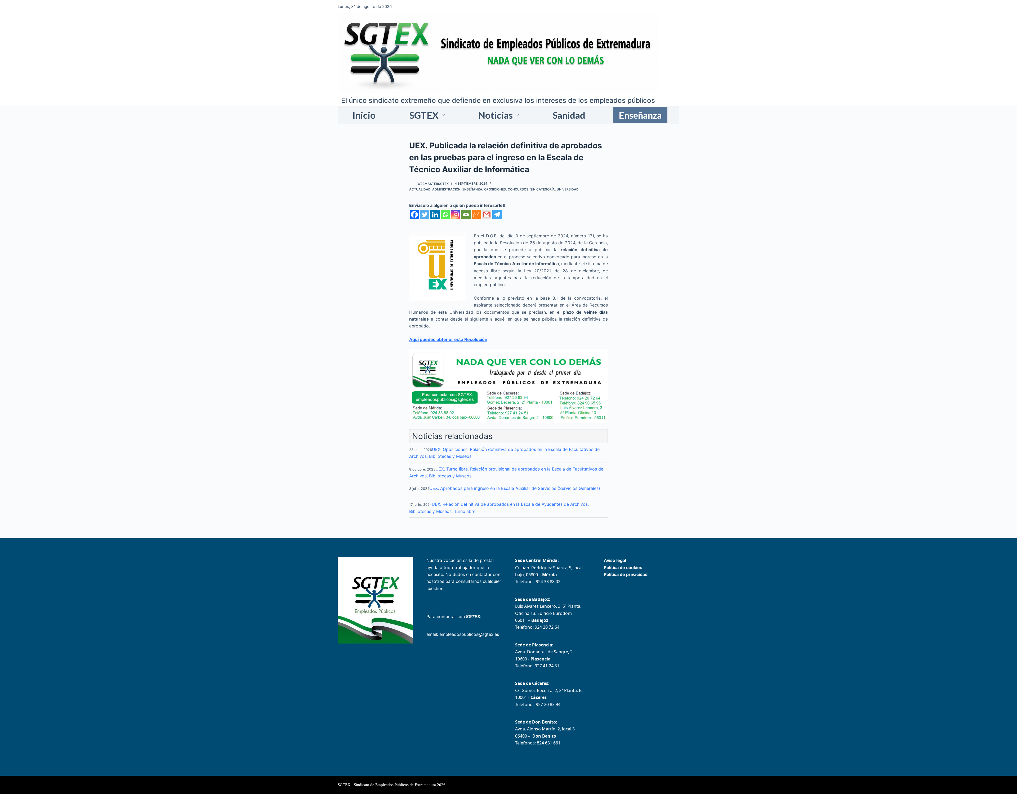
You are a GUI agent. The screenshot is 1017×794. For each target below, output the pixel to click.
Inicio (364, 115)
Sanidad (568, 115)
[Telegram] (497, 214)
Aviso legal (615, 560)
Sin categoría (542, 189)
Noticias (495, 115)
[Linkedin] (435, 214)
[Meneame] (476, 214)
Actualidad (419, 189)
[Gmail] (486, 214)
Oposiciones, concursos (506, 189)
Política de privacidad (626, 574)
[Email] (466, 214)
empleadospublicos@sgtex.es (469, 634)
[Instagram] (455, 214)
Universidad (568, 189)
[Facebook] (414, 214)
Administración (446, 189)
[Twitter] (424, 214)
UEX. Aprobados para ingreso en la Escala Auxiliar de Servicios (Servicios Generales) (514, 488)
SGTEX (424, 115)
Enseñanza (640, 115)
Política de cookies (623, 567)
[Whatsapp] (445, 214)
